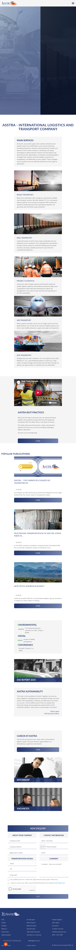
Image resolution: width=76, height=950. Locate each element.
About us (4, 929)
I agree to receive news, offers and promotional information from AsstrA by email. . (37, 883)
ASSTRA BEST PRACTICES (31, 412)
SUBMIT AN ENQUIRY (38, 72)
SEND (38, 896)
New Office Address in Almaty (29, 586)
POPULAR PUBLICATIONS (15, 453)
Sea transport (31, 929)
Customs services (57, 929)
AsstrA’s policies (31, 945)
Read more (54, 879)
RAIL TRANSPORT (24, 238)
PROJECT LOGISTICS (25, 281)
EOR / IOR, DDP (57, 935)
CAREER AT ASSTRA (27, 736)
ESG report (55, 922)
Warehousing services (59, 932)
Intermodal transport (33, 932)
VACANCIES (23, 808)
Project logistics (57, 919)
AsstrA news (5, 932)
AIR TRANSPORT (24, 320)
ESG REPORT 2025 (26, 679)
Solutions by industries (34, 935)
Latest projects (6, 935)
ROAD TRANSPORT (25, 195)
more (38, 441)
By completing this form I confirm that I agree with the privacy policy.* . (34, 879)
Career (3, 922)
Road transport (31, 926)
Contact (3, 926)
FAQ (2, 919)
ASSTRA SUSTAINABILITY (30, 691)
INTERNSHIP (23, 780)
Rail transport (31, 922)
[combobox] (22, 864)
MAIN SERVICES (25, 140)
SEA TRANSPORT (24, 355)
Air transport (31, 919)
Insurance (55, 926)
